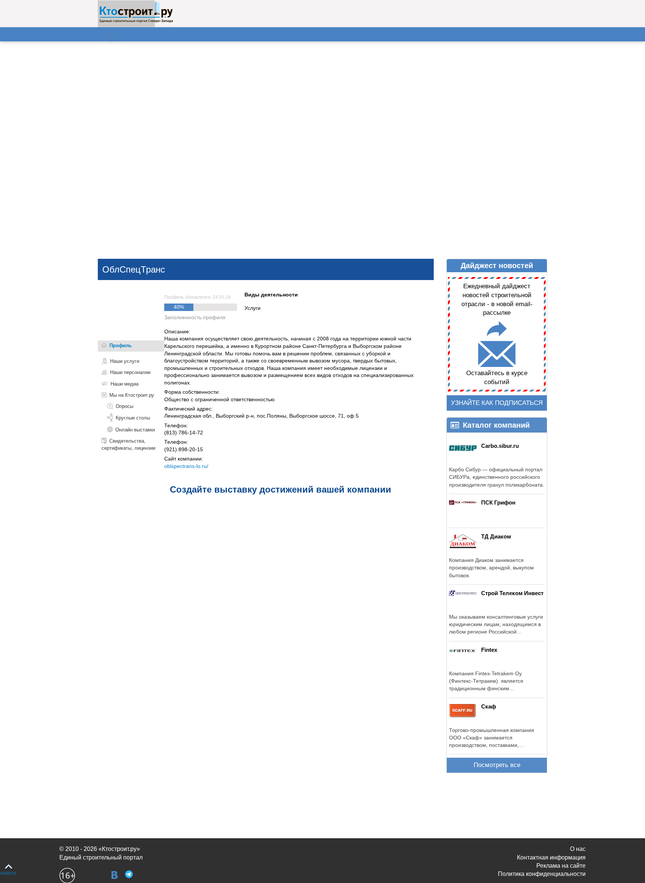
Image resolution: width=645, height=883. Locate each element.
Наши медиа (124, 384)
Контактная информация (551, 857)
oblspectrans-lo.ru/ (186, 466)
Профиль (120, 345)
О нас (578, 849)
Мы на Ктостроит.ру (131, 395)
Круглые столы (133, 418)
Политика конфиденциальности (542, 874)
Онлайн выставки (135, 430)
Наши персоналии (130, 372)
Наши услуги (124, 361)
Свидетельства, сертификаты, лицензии (128, 444)
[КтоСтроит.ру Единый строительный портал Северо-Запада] (136, 21)
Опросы (124, 406)
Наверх (8, 873)
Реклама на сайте (561, 865)
